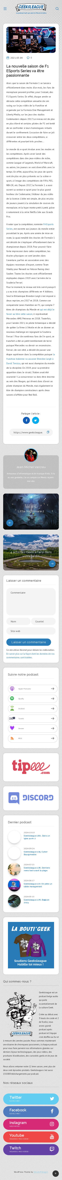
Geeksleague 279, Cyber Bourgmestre (35, 853)
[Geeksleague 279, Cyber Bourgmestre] (14, 853)
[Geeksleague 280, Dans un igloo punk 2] (14, 837)
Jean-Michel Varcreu (31, 467)
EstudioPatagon (41, 1172)
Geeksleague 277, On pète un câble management (38, 885)
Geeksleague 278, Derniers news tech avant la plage (37, 869)
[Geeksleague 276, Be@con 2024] (14, 901)
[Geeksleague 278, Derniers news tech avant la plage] (14, 869)
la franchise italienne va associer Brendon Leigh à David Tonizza (30, 359)
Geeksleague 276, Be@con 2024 (36, 901)
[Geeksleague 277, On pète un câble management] (14, 885)
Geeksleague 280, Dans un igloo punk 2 (37, 837)
